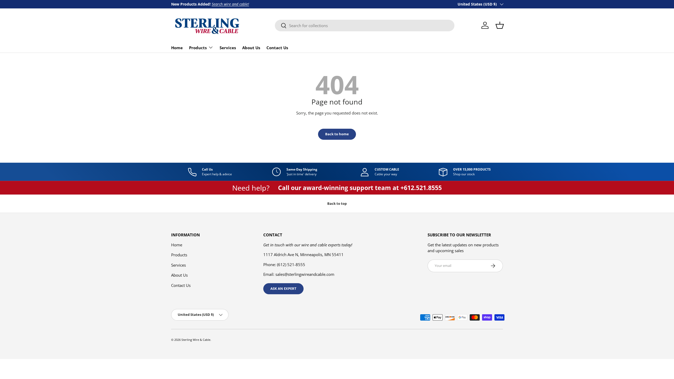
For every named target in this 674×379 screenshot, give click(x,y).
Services (228, 47)
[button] (500, 25)
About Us (251, 47)
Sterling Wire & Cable (195, 340)
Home (177, 47)
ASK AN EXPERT (283, 288)
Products (198, 47)
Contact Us (277, 47)
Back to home (337, 134)
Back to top (337, 203)
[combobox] (365, 25)
